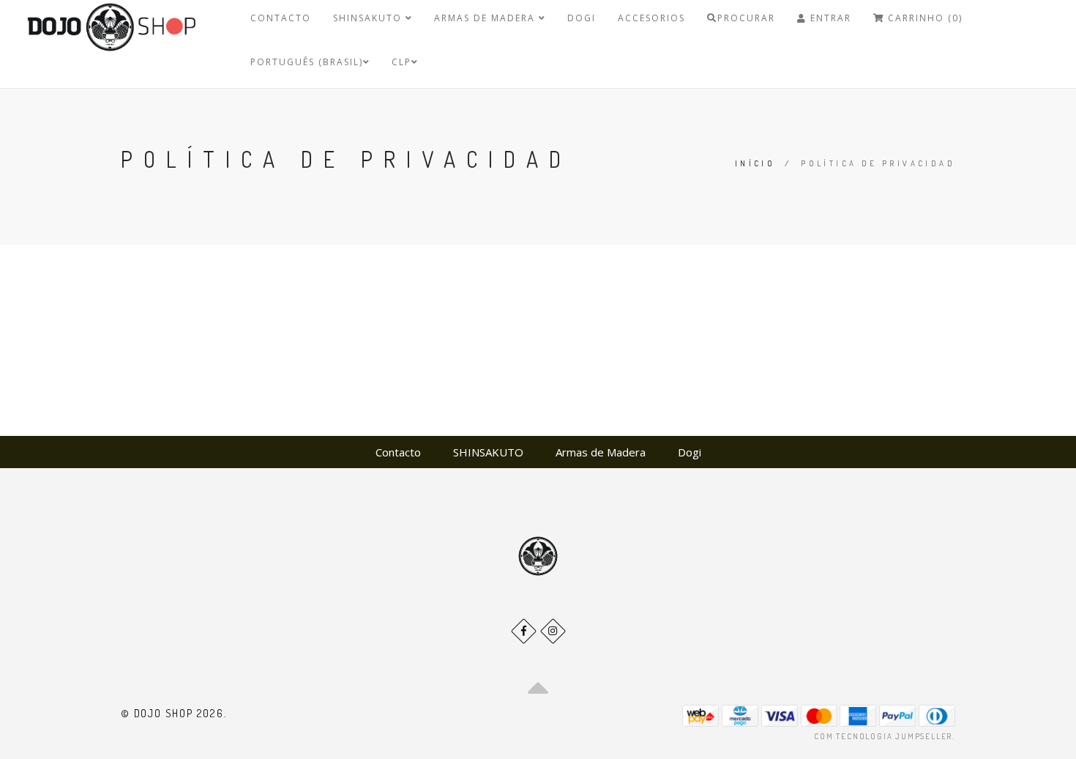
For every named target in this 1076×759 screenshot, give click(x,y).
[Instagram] (553, 631)
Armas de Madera (486, 18)
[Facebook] (524, 631)
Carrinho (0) (923, 18)
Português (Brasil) (306, 62)
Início (755, 163)
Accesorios (651, 18)
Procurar (746, 18)
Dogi (581, 18)
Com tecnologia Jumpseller (883, 736)
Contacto (280, 18)
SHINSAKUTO (369, 18)
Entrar (829, 18)
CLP (401, 62)
